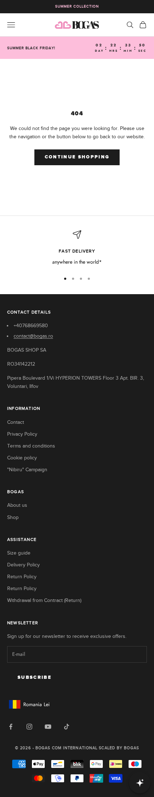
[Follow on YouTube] (48, 726)
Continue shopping (77, 157)
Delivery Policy (23, 564)
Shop (13, 517)
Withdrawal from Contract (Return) (44, 600)
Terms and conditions (31, 446)
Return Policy (22, 576)
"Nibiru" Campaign (27, 469)
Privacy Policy (22, 434)
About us (17, 505)
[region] (77, 248)
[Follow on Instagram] (29, 726)
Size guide (18, 553)
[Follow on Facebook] (10, 726)
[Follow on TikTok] (66, 726)
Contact (15, 422)
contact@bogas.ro (33, 336)
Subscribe (35, 677)
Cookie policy (22, 457)
